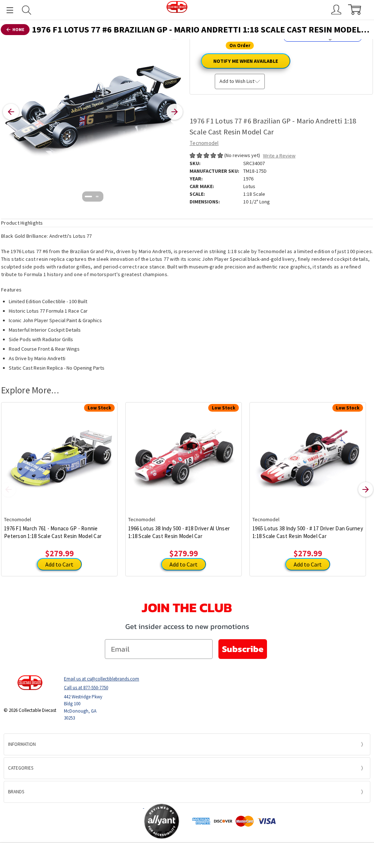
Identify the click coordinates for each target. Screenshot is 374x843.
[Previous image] (11, 112)
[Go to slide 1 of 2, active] (88, 196)
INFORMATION (22, 744)
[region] (92, 111)
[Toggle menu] (6, 10)
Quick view (59, 453)
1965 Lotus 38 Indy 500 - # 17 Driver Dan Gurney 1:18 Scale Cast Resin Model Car (307, 532)
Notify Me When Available (245, 61)
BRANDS (16, 792)
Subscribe (242, 648)
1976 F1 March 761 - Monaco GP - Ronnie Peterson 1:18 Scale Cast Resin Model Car (53, 532)
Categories (20, 768)
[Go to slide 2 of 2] (97, 196)
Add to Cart (59, 564)
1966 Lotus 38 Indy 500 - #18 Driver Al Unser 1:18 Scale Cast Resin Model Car (179, 532)
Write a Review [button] (279, 155)
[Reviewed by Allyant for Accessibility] (161, 821)
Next (365, 489)
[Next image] (175, 112)
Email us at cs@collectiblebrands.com (101, 679)
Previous (8, 489)
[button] (114, 821)
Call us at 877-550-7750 (86, 687)
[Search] (26, 10)
